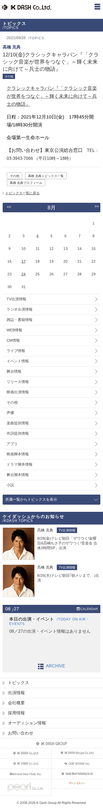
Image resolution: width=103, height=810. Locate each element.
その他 (14, 176)
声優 (10, 413)
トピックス (18, 682)
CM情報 (13, 340)
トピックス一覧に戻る (22, 193)
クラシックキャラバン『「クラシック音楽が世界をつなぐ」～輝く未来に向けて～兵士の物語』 (52, 96)
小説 (10, 485)
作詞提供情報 (18, 433)
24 (23, 274)
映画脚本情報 (18, 454)
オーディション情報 (27, 723)
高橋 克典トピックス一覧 (46, 176)
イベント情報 (18, 361)
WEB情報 (14, 330)
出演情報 (16, 692)
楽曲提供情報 (18, 423)
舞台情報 (14, 371)
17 (23, 261)
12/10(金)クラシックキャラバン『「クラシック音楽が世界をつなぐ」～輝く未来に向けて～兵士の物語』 (51, 62)
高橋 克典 (45, 530)
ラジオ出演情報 (19, 309)
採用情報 (16, 713)
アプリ (12, 444)
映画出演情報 (18, 392)
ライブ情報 (16, 351)
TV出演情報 (16, 299)
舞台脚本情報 (18, 475)
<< (9, 207)
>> (97, 206)
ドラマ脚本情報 (19, 464)
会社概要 (16, 703)
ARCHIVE (55, 666)
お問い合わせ (20, 733)
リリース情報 (18, 382)
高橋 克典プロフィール (26, 183)
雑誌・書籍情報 (19, 320)
